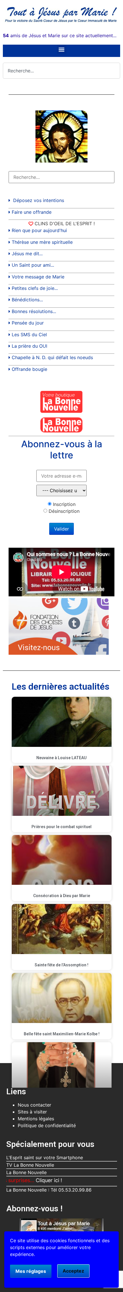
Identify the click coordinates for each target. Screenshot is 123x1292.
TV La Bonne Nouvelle (30, 1165)
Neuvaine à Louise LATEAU (61, 757)
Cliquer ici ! (34, 1180)
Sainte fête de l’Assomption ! (61, 965)
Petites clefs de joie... (35, 288)
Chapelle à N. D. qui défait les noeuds (52, 357)
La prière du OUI (29, 346)
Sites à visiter (32, 1112)
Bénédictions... (27, 299)
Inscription (64, 504)
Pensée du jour (28, 323)
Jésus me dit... (27, 253)
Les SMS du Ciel (29, 334)
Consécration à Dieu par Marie (61, 895)
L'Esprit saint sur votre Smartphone (44, 1157)
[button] (61, 49)
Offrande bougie (29, 369)
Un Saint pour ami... (33, 265)
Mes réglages (30, 1271)
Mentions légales (36, 1118)
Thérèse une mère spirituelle (42, 242)
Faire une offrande (31, 212)
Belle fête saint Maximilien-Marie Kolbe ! (62, 1034)
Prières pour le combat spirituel (61, 826)
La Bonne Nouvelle (26, 1172)
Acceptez (73, 1271)
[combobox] (61, 71)
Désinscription (64, 511)
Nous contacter (34, 1105)
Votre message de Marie (38, 277)
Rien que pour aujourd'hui (39, 230)
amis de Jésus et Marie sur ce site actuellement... (59, 35)
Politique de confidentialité (47, 1125)
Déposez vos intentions (38, 200)
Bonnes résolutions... (34, 311)
